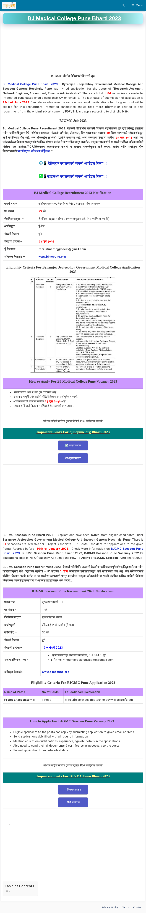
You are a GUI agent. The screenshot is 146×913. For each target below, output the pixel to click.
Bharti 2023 (49, 84)
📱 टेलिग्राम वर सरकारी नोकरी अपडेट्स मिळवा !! (75, 163)
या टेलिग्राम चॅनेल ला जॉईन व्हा (33, 151)
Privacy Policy (110, 907)
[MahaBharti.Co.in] (10, 5)
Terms (126, 907)
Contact (137, 907)
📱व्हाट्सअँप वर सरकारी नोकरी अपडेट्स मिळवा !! (75, 176)
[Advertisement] (73, 49)
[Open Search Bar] (123, 5)
